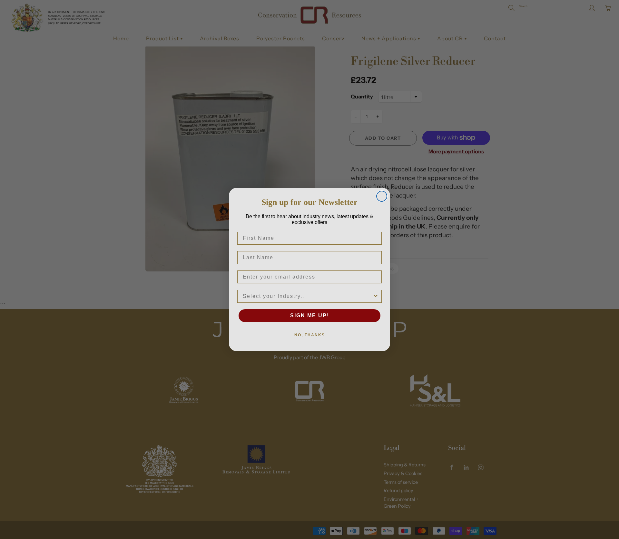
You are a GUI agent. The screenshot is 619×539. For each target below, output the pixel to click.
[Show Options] (375, 296)
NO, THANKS (309, 335)
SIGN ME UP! (309, 315)
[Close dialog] (382, 196)
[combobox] (307, 296)
